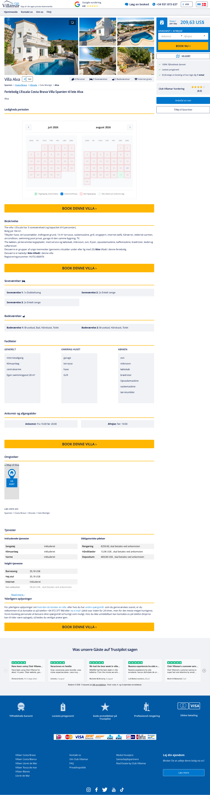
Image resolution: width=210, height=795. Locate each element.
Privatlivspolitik (77, 767)
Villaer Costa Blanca (26, 759)
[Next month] (130, 127)
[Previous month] (28, 127)
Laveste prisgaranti (170, 69)
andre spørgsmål (94, 607)
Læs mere (183, 772)
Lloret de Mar (22, 775)
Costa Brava (21, 85)
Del (29, 79)
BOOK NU (183, 45)
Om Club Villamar (78, 759)
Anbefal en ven (183, 100)
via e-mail (75, 610)
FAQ (49, 11)
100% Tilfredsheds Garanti (174, 64)
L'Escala (33, 85)
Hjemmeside (11, 11)
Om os (39, 11)
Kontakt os (27, 11)
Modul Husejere (124, 755)
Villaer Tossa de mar (26, 767)
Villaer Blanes (22, 771)
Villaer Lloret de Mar (26, 763)
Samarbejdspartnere (127, 759)
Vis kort (186, 56)
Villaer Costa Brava (25, 755)
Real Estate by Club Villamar (131, 763)
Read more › (17, 594)
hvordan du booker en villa (51, 607)
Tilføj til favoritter (183, 109)
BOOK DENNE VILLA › (79, 208)
